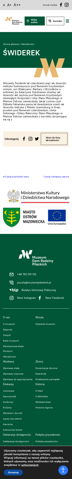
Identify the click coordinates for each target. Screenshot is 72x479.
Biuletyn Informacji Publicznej (39, 290)
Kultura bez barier (12, 429)
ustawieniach (29, 465)
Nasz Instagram (26, 297)
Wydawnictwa (43, 401)
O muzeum (9, 323)
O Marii (39, 390)
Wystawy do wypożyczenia (17, 379)
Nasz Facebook (54, 297)
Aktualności (27, 44)
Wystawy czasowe (13, 373)
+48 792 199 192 (26, 274)
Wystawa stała (11, 368)
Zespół (7, 335)
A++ (17, 5)
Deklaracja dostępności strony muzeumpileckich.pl (18, 444)
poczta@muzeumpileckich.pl (34, 282)
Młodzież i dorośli (12, 413)
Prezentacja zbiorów (46, 368)
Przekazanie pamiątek (47, 379)
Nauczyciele (9, 396)
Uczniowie (8, 390)
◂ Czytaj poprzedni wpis (16, 176)
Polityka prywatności (46, 441)
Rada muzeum (11, 340)
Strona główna (11, 44)
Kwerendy (40, 373)
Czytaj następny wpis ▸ (56, 176)
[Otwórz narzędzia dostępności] (63, 470)
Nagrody (7, 329)
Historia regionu (44, 407)
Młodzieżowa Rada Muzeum (13, 348)
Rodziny (7, 407)
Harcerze (8, 424)
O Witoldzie (41, 396)
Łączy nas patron (12, 418)
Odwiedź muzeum (45, 323)
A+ (9, 5)
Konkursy (8, 401)
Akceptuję (13, 472)
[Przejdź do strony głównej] (14, 21)
